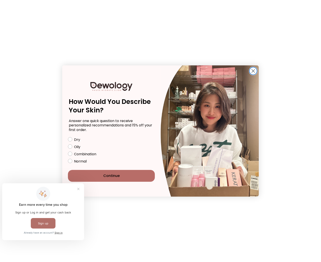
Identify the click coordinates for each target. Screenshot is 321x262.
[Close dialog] (253, 71)
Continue (111, 175)
